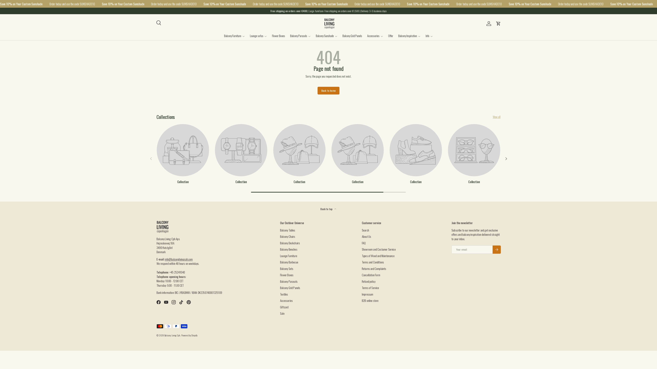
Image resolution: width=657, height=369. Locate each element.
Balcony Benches (288, 249)
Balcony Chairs (287, 236)
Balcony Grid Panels (352, 36)
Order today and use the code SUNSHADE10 (72, 3)
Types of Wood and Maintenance (378, 256)
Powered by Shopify (189, 335)
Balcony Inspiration (407, 36)
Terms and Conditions (373, 262)
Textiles (284, 294)
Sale (282, 313)
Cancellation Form (371, 275)
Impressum (367, 294)
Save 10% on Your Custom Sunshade (21, 4)
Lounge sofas (256, 36)
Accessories (373, 36)
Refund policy (368, 281)
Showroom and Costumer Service (379, 249)
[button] (498, 23)
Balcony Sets (286, 268)
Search (365, 230)
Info (427, 36)
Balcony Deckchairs (290, 243)
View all (496, 117)
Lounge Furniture (288, 256)
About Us (366, 236)
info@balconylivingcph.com (179, 259)
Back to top (326, 209)
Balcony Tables (287, 230)
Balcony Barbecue (289, 262)
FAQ (364, 243)
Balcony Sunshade (325, 36)
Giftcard (284, 307)
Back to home (328, 90)
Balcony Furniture (232, 36)
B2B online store (370, 300)
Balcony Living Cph (172, 335)
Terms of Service (370, 288)
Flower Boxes (278, 36)
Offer (390, 36)
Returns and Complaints (374, 268)
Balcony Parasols (298, 36)
